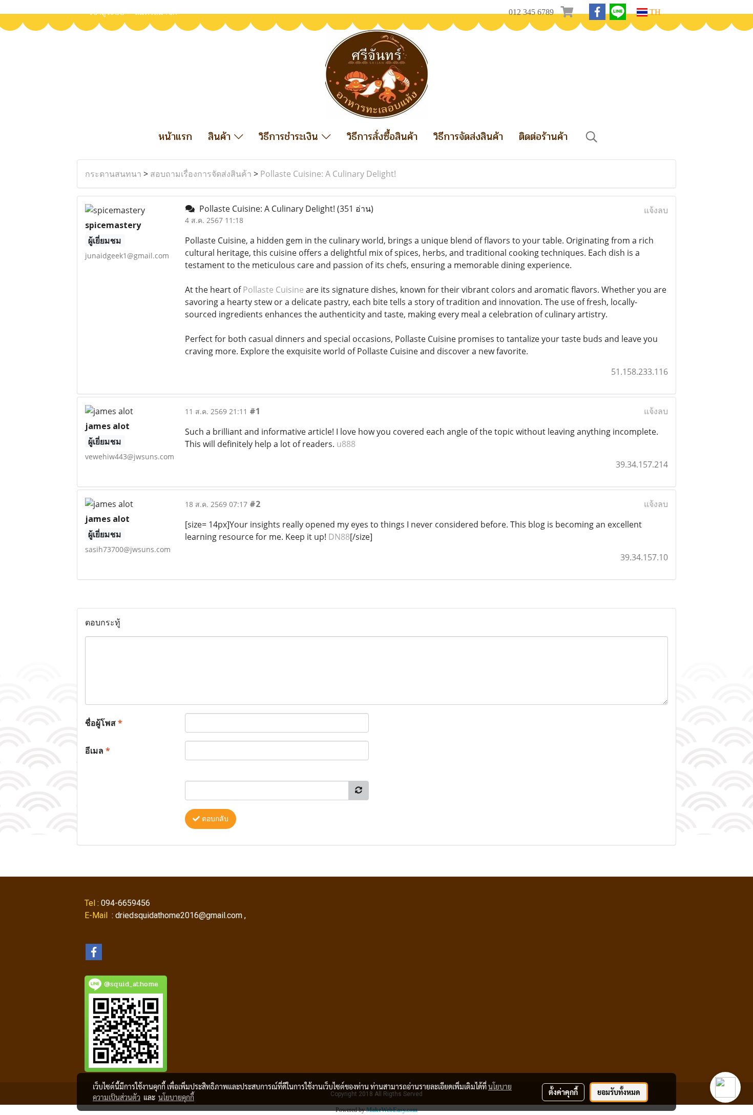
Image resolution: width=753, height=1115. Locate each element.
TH (654, 12)
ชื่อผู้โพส (103, 722)
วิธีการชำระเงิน (290, 137)
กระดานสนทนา (113, 173)
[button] (591, 137)
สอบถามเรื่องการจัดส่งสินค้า (201, 173)
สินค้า (221, 137)
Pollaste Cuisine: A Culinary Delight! (328, 173)
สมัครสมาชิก (156, 12)
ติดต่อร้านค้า (543, 137)
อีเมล (97, 750)
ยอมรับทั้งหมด (618, 1092)
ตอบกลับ (214, 819)
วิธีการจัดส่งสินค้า (468, 137)
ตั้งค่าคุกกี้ (563, 1092)
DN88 (339, 536)
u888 (346, 444)
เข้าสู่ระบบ (107, 12)
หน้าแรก (175, 137)
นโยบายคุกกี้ (176, 1097)
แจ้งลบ (656, 210)
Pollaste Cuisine (273, 289)
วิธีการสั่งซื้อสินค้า (382, 137)
